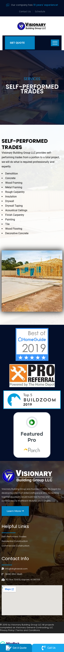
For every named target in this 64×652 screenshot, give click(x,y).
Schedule (40, 11)
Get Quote (17, 43)
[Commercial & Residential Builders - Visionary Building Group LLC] (32, 26)
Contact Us (25, 11)
